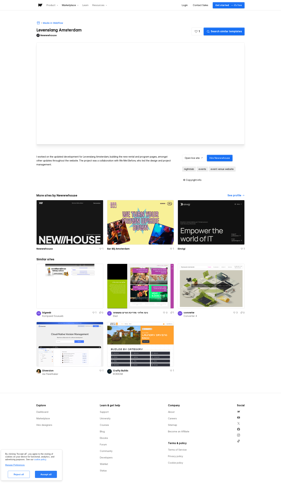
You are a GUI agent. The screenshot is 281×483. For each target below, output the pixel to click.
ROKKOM (118, 374)
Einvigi (181, 248)
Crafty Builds (120, 370)
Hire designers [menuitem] (44, 425)
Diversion (48, 370)
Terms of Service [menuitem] (177, 449)
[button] (52, 5)
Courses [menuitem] (104, 425)
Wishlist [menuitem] (104, 464)
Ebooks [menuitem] (104, 438)
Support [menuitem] (104, 412)
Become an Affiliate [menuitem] (178, 431)
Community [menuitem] (106, 451)
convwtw (189, 312)
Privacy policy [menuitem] (175, 456)
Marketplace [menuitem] (43, 418)
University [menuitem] (105, 418)
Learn (85, 5)
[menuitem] (238, 411)
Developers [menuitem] (106, 457)
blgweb (46, 312)
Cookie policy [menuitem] (175, 462)
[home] (40, 5)
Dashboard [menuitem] (42, 412)
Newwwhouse (44, 248)
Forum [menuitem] (103, 444)
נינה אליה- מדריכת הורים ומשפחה (130, 312)
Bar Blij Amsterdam (118, 248)
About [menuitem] (171, 412)
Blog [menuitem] (102, 431)
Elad (115, 316)
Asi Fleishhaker (50, 374)
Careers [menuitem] (172, 418)
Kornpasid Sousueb (52, 316)
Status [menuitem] (103, 470)
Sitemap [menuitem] (172, 425)
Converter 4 (190, 316)
